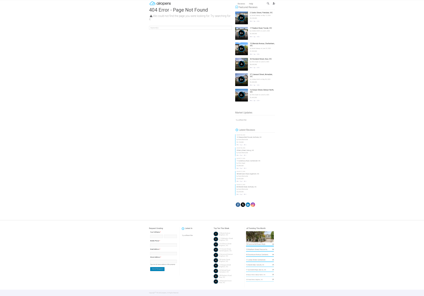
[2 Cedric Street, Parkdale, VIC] (256, 18)
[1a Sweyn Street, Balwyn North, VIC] (256, 95)
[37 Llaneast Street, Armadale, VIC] (256, 80)
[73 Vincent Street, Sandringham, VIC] (228, 250)
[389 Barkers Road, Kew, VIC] (228, 277)
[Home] (160, 3)
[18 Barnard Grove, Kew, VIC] (228, 282)
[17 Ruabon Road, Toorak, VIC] (256, 33)
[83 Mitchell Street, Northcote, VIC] (255, 189)
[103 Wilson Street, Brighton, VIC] (228, 245)
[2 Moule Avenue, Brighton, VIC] (228, 234)
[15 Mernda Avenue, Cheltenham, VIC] (256, 49)
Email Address (155, 249)
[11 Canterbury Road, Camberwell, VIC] (255, 163)
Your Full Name (155, 232)
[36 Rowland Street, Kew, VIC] (256, 64)
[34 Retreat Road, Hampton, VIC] (228, 271)
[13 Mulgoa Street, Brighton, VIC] (228, 266)
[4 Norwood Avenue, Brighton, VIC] (228, 256)
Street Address (155, 257)
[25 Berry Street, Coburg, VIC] (255, 151)
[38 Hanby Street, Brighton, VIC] (228, 261)
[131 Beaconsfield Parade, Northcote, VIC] (255, 140)
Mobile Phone (155, 241)
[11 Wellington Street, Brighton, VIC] (228, 240)
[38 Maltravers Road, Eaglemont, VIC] (255, 176)
